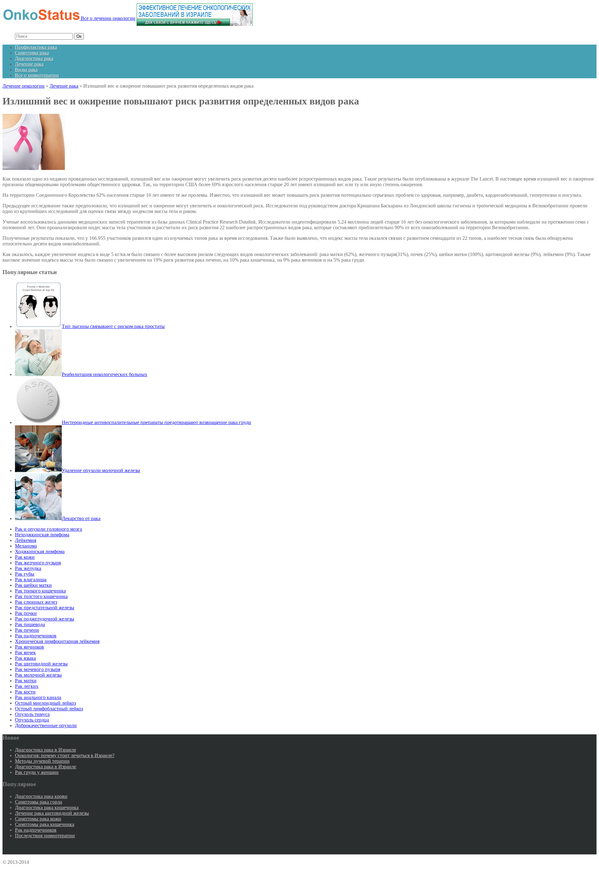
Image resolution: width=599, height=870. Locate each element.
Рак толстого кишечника (41, 596)
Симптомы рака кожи (38, 818)
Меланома (26, 546)
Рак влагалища (30, 579)
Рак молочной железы (38, 675)
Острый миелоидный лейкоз (45, 703)
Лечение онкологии (23, 86)
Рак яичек (25, 652)
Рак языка (25, 658)
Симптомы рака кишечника (44, 824)
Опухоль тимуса (32, 714)
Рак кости (25, 691)
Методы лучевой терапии (42, 761)
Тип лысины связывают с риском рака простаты (113, 326)
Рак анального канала (38, 697)
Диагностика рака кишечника (47, 807)
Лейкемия (25, 540)
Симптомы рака (32, 53)
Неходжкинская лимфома (42, 534)
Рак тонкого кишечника (40, 590)
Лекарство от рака (81, 518)
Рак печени (27, 630)
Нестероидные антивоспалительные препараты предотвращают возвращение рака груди (156, 422)
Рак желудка (28, 568)
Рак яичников (29, 647)
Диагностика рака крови (41, 796)
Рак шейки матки (33, 585)
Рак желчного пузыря (38, 562)
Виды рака (26, 69)
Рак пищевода (30, 624)
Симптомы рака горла (38, 802)
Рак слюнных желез (36, 602)
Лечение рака (29, 64)
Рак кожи (25, 557)
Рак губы (24, 574)
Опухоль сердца (32, 720)
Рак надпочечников (35, 635)
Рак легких (26, 686)
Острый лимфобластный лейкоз (49, 708)
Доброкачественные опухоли (46, 725)
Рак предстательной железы (44, 607)
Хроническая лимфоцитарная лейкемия (57, 641)
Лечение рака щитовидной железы (52, 813)
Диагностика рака (34, 58)
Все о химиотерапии (37, 75)
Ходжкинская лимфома (40, 551)
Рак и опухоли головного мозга (48, 529)
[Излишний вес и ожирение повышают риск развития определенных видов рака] (33, 168)
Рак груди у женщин (37, 772)
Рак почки (26, 613)
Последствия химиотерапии (45, 835)
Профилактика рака (36, 47)
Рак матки (26, 680)
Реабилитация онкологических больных (104, 374)
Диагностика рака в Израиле (45, 749)
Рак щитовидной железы (41, 663)
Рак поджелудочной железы (44, 618)
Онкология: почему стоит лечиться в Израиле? (64, 755)
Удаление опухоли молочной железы (101, 470)
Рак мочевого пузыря (37, 669)
